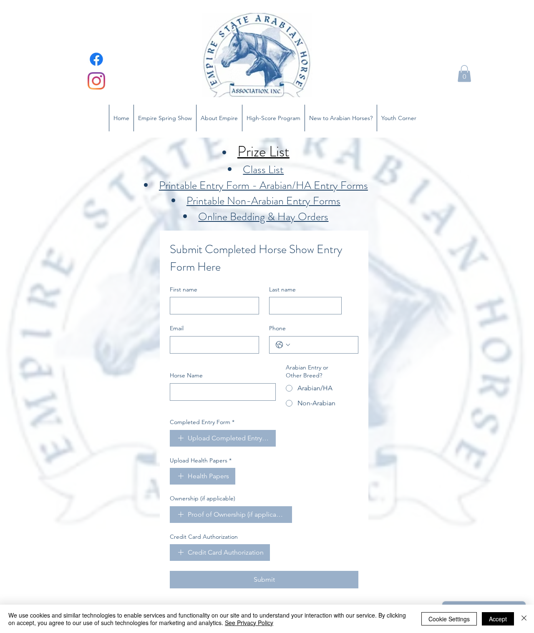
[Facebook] (96, 59)
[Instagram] (96, 81)
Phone (277, 328)
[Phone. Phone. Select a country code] (283, 345)
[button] (464, 73)
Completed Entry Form (202, 422)
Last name (282, 289)
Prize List (263, 151)
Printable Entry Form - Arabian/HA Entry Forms (263, 185)
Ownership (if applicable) (202, 498)
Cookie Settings (449, 619)
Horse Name (186, 375)
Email (177, 328)
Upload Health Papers (201, 460)
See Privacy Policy (249, 622)
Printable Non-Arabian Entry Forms (263, 200)
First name (183, 289)
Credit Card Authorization (204, 536)
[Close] (524, 618)
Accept (498, 619)
